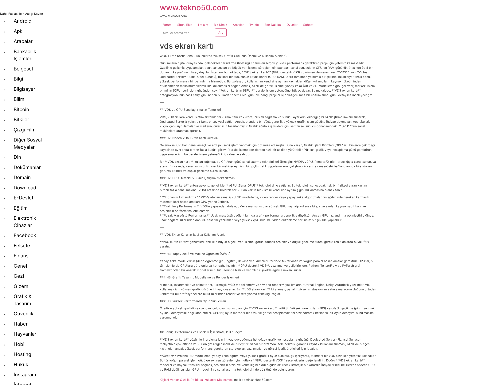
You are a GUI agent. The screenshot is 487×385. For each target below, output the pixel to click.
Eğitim (21, 208)
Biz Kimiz (220, 25)
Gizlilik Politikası (192, 380)
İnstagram (25, 374)
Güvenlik (23, 313)
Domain (22, 177)
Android (23, 21)
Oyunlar (292, 25)
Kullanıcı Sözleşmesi (219, 380)
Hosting (22, 354)
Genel (20, 266)
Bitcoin (21, 109)
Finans (21, 256)
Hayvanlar (25, 334)
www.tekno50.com (194, 7)
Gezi (19, 276)
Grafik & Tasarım (23, 299)
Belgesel (23, 69)
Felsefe (22, 245)
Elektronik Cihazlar (25, 221)
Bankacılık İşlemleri (25, 55)
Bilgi (18, 79)
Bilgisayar (24, 89)
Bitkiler (21, 119)
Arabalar (23, 41)
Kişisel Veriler (169, 380)
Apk (18, 31)
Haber (21, 324)
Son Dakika (272, 25)
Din (17, 157)
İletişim (203, 25)
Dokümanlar (27, 167)
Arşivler (238, 25)
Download (25, 188)
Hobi (19, 344)
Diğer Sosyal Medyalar (28, 143)
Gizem (21, 286)
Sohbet (308, 25)
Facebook (25, 235)
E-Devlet (23, 198)
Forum (167, 25)
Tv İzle (254, 25)
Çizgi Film (25, 130)
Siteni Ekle (184, 25)
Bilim (19, 99)
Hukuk (21, 364)
